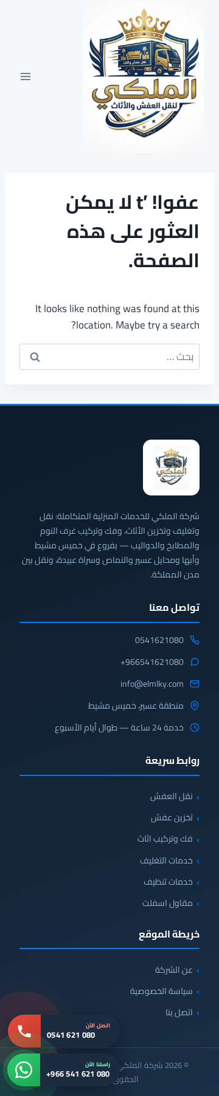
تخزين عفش (172, 817)
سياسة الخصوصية (161, 991)
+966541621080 (152, 662)
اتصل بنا (179, 1012)
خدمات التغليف (166, 860)
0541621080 (159, 640)
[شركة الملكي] (171, 467)
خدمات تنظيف (168, 882)
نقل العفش (171, 796)
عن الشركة (174, 970)
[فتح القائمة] (26, 76)
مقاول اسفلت (167, 903)
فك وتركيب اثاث (165, 838)
